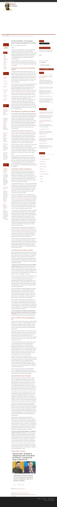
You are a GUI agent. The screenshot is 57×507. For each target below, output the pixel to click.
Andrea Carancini (42, 156)
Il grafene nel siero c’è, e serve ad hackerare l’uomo (5, 153)
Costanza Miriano (42, 161)
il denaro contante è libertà (42, 136)
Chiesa (6, 81)
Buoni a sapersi (43, 109)
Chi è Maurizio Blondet (5, 57)
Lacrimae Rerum (42, 171)
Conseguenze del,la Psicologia (43, 143)
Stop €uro (41, 178)
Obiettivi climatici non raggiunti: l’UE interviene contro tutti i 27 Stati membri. (5, 170)
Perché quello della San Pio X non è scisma (5, 188)
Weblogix (44, 498)
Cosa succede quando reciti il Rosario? (44, 129)
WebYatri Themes (51, 498)
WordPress (39, 498)
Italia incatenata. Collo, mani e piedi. (23, 493)
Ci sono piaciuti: (5, 165)
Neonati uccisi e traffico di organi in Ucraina (5, 144)
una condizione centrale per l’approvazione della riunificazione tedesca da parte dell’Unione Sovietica (23, 132)
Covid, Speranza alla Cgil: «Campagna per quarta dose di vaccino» (5, 134)
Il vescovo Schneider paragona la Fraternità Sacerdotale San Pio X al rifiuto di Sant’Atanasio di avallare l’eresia (46, 121)
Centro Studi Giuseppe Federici (45, 159)
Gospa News (42, 169)
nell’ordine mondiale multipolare (28, 338)
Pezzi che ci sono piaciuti (6, 91)
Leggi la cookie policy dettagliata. (49, 500)
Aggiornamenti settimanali (44, 65)
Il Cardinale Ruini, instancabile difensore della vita (45, 96)
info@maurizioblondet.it (10, 1)
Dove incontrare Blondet (5, 67)
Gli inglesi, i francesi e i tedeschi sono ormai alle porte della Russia (5, 206)
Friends (6, 83)
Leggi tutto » (5, 184)
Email (40, 55)
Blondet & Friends (13, 5)
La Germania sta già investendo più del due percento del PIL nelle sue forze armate (24, 230)
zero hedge (41, 181)
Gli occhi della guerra (43, 166)
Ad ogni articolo (43, 62)
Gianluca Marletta (42, 164)
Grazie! (5, 64)
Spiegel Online (29, 74)
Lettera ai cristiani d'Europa (44, 174)
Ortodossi (41, 176)
